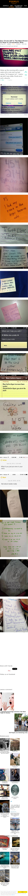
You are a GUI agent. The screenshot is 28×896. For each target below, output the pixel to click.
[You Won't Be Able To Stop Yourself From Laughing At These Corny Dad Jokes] (15, 864)
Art (11, 5)
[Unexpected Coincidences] (5, 780)
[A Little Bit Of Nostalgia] (5, 847)
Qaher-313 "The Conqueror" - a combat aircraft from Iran (14, 832)
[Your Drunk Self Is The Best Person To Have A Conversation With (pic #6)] (14, 222)
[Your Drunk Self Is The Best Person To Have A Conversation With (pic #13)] (14, 397)
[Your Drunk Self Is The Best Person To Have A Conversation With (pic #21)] (14, 631)
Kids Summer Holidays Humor (4, 798)
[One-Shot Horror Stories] (15, 796)
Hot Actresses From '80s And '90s (15, 782)
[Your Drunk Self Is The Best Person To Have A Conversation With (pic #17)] (14, 487)
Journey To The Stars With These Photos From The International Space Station (4, 815)
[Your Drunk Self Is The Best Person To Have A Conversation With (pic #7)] (14, 243)
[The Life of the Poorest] (15, 765)
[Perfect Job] (15, 750)
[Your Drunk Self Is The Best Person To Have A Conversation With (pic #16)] (14, 471)
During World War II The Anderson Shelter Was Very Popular (4, 752)
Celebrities (18, 5)
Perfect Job (15, 751)
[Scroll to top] (23, 890)
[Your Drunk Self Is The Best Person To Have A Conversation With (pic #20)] (14, 596)
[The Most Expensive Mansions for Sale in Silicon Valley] (15, 847)
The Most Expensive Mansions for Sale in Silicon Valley (15, 849)
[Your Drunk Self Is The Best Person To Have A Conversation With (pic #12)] (14, 372)
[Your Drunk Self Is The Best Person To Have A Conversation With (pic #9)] (14, 297)
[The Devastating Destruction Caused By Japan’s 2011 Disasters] (5, 881)
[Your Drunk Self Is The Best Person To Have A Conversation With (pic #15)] (14, 454)
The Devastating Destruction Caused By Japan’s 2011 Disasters (5, 884)
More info (13, 894)
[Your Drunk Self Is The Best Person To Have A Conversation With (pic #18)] (14, 517)
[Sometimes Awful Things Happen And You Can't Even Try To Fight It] (5, 864)
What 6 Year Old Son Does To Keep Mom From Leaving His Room (15, 815)
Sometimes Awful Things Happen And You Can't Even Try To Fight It (5, 866)
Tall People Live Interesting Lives (18, 732)
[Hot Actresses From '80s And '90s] (15, 780)
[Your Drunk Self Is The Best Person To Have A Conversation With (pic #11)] (14, 350)
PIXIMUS (14, 1)
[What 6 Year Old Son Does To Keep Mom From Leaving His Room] (15, 812)
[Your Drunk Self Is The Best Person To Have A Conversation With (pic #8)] (14, 268)
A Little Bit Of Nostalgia (5, 849)
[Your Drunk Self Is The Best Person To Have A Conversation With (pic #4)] (14, 154)
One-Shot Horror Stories (15, 798)
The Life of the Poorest (15, 766)
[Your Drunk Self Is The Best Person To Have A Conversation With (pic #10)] (14, 324)
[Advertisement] (14, 24)
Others (11, 7)
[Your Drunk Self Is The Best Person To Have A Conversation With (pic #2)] (14, 81)
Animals (6, 5)
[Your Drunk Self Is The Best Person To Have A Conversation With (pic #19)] (14, 556)
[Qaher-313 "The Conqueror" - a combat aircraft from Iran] (15, 829)
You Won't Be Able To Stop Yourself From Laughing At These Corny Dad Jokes (15, 866)
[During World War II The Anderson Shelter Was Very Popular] (5, 750)
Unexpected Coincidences (5, 782)
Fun (25, 5)
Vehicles (18, 7)
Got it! (22, 891)
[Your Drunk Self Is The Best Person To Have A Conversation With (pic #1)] (14, 66)
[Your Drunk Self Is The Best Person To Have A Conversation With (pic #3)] (14, 115)
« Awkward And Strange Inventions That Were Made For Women (13, 712)
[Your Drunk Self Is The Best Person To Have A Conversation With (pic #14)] (14, 430)
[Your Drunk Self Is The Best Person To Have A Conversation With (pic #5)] (14, 192)
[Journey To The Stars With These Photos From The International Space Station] (5, 812)
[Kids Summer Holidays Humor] (5, 796)
